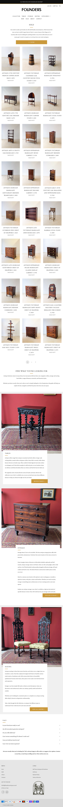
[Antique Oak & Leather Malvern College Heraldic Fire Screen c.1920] (52, 291)
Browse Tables (39, 481)
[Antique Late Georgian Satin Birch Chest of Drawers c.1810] (10, 251)
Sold (27, 18)
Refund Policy (36, 774)
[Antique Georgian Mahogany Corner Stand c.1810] (31, 99)
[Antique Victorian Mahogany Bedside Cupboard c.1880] (52, 136)
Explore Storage (51, 595)
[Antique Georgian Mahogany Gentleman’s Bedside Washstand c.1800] (10, 173)
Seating (37, 16)
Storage (30, 16)
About (32, 18)
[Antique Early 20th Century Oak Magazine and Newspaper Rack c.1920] (52, 173)
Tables (24, 16)
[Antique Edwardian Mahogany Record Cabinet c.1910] (31, 173)
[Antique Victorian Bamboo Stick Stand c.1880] (52, 213)
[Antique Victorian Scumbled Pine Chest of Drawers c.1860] (10, 213)
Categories (45, 16)
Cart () (55, 6)
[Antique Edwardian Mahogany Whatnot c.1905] (52, 59)
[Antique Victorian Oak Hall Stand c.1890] (10, 330)
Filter (32, 42)
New (22, 18)
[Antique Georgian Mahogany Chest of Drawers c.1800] (52, 251)
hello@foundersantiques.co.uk (8, 785)
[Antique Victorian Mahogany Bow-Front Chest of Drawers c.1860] (31, 291)
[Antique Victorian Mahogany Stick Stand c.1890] (52, 99)
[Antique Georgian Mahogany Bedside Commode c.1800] (10, 291)
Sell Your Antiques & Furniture (40, 769)
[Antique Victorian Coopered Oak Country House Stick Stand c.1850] (31, 59)
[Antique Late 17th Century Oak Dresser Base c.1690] (10, 99)
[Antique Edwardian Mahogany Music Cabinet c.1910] (31, 136)
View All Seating (38, 709)
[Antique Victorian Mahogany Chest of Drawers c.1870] (52, 330)
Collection (16, 16)
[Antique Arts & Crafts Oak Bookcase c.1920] (10, 136)
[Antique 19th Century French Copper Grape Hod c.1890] (10, 59)
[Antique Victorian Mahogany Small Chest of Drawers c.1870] (31, 330)
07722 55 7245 (4, 788)
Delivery (35, 772)
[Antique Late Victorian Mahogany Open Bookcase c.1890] (31, 213)
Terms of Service (37, 777)
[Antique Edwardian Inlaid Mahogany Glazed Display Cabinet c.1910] (31, 251)
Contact (39, 18)
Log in (49, 6)
